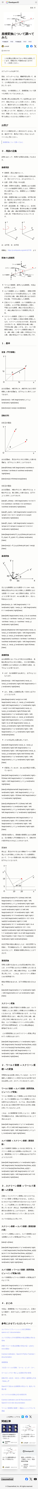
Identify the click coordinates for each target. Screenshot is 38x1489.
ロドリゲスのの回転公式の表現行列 (14, 1394)
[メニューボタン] (3, 2)
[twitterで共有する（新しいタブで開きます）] (35, 46)
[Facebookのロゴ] (26, 1479)
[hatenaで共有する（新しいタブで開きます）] (27, 46)
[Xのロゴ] (31, 1479)
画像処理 (5, 41)
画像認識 (18, 41)
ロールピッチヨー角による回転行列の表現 (16, 1373)
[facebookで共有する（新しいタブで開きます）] (31, 46)
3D (12, 41)
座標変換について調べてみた (13, 142)
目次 (31, 7)
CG (30, 41)
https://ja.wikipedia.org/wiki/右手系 (19, 250)
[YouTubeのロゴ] (35, 1479)
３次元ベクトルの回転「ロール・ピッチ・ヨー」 (19, 1367)
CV (25, 41)
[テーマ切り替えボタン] (36, 2)
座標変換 (5, 1362)
